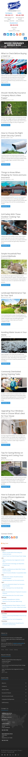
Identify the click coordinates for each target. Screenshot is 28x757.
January (4, 603)
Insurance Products (6, 693)
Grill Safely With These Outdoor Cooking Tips (11, 215)
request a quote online (18, 643)
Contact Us (4, 686)
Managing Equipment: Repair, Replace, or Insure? (14, 605)
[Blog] (20, 34)
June (3, 567)
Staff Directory (5, 702)
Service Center (5, 689)
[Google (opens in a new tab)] (14, 34)
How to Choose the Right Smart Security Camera (12, 134)
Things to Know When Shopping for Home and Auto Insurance (13, 175)
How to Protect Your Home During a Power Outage (14, 556)
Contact (11, 649)
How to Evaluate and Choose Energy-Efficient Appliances (13, 495)
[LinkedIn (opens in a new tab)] (11, 34)
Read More (5, 84)
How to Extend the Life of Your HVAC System (12, 595)
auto (19, 197)
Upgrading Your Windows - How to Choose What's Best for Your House (13, 413)
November (4, 621)
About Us (4, 683)
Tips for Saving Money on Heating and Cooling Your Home (12, 455)
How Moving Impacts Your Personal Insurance (13, 580)
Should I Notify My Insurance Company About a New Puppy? (13, 95)
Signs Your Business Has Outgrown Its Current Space (12, 670)
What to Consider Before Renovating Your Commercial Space (11, 661)
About (6, 649)
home (15, 197)
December (4, 613)
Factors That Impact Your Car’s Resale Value (12, 588)
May (3, 574)
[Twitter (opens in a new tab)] (8, 34)
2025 (3, 611)
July (3, 558)
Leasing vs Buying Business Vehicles (11, 599)
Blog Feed (5, 543)
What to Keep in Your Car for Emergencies (12, 619)
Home (2, 649)
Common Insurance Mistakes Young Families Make (14, 572)
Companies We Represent (8, 699)
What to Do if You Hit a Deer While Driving (12, 601)
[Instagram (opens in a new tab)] (23, 34)
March (3, 590)
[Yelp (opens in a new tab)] (17, 34)
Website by (11, 752)
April (3, 582)
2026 (3, 548)
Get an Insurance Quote (7, 696)
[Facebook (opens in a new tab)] (5, 34)
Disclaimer (3, 752)
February (4, 597)
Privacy (19, 750)
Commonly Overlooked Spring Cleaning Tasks (11, 372)
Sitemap (16, 649)
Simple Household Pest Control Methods (11, 254)
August (3, 550)
